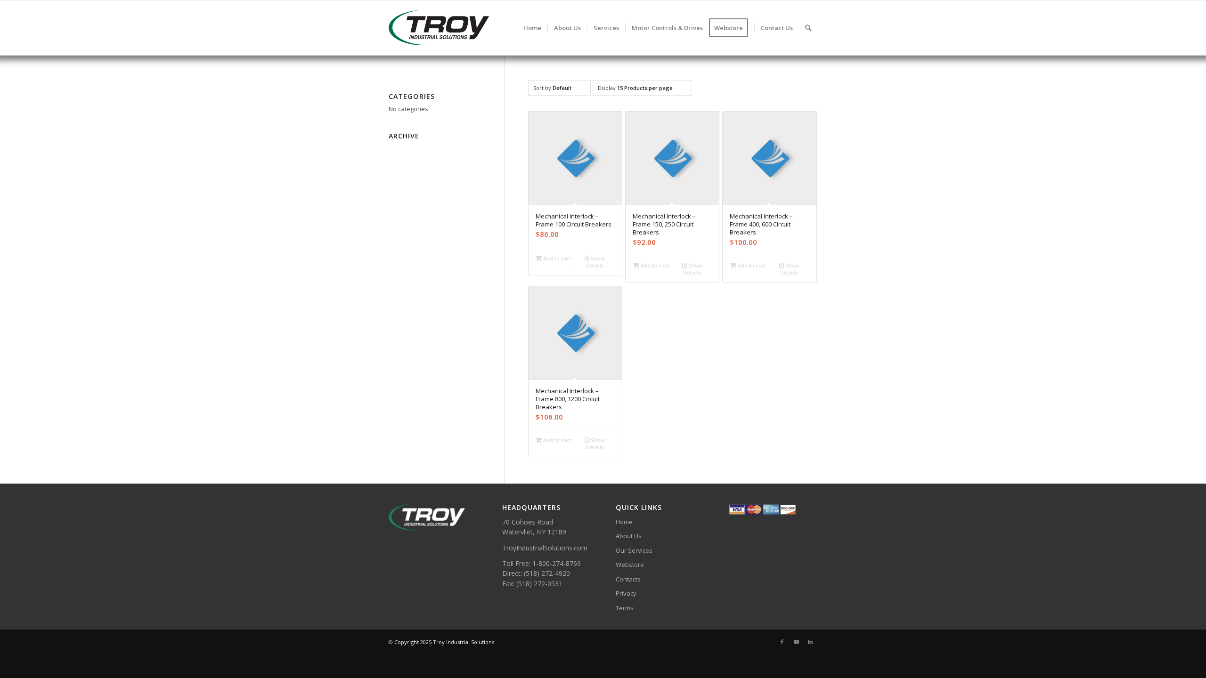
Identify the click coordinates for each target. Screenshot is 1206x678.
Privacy (626, 593)
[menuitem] (532, 27)
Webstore (630, 564)
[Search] (808, 27)
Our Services (634, 550)
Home (624, 521)
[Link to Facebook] (782, 642)
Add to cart (556, 258)
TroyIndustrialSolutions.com (544, 547)
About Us (629, 536)
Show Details (595, 262)
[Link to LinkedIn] (810, 642)
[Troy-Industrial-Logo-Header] (471, 27)
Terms (625, 608)
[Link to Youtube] (796, 642)
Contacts (628, 579)
